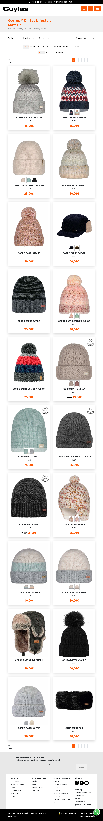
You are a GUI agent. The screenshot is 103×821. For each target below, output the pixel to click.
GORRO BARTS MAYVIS (74, 524)
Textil (28, 28)
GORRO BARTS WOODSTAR (28, 117)
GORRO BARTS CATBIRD (74, 185)
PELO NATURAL (59, 52)
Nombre (22, 765)
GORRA (53, 47)
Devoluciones (37, 787)
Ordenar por (81, 38)
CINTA (39, 47)
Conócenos (15, 781)
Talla (10, 38)
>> (93, 60)
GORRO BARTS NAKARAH (74, 117)
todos (26, 47)
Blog (13, 796)
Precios (26, 38)
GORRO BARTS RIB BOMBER (29, 660)
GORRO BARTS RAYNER (74, 253)
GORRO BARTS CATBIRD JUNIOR (74, 321)
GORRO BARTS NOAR (28, 524)
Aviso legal (79, 789)
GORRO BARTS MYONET (74, 660)
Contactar (57, 781)
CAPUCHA (69, 47)
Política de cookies (83, 792)
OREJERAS (46, 47)
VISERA (77, 47)
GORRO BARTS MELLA (74, 388)
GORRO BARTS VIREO (29, 456)
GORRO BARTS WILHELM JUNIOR (29, 388)
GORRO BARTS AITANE (29, 253)
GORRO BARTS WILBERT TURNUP (74, 456)
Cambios (36, 790)
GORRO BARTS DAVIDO (29, 321)
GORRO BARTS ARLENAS (74, 592)
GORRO (32, 47)
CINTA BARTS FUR (74, 728)
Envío (34, 781)
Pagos (34, 784)
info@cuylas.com (60, 784)
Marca (41, 38)
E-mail (51, 765)
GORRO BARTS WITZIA (29, 728)
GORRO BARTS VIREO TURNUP (29, 185)
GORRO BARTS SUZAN (29, 592)
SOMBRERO (61, 47)
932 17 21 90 (69, 2)
